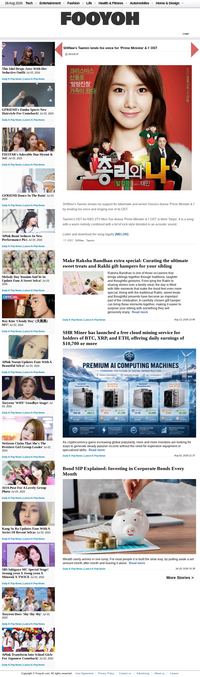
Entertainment (50, 3)
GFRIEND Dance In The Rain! (24, 195)
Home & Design (167, 3)
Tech (29, 3)
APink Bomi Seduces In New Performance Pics (22, 238)
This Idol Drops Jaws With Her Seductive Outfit (24, 70)
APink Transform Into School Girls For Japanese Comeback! (27, 656)
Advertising (143, 673)
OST (70, 240)
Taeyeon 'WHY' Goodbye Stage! (25, 403)
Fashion (73, 3)
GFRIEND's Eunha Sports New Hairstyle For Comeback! (24, 111)
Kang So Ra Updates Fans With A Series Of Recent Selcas (26, 530)
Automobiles (139, 3)
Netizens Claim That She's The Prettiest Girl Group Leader (24, 445)
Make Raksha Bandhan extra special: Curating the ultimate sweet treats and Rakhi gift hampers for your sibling (125, 263)
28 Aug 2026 (13, 3)
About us (159, 673)
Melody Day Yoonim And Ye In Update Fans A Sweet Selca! (24, 278)
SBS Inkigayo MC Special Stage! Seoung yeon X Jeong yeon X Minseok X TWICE (25, 573)
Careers (174, 673)
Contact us (125, 673)
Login (186, 33)
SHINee (79, 240)
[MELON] (121, 234)
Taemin (90, 240)
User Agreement (84, 673)
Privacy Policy (106, 673)
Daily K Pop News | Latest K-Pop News (23, 79)
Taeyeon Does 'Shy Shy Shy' (22, 614)
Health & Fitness (111, 3)
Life (89, 3)
